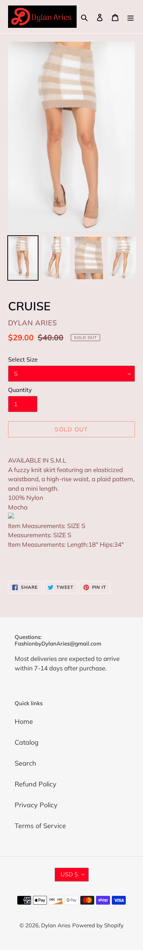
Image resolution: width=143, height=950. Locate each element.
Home (24, 721)
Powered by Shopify (98, 925)
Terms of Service (40, 826)
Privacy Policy (36, 805)
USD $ (69, 874)
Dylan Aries (55, 925)
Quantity (20, 389)
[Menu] (130, 16)
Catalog (26, 742)
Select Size (23, 359)
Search (25, 763)
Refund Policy (35, 784)
